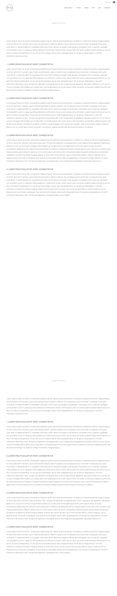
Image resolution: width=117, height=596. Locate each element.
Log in (107, 2)
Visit (93, 7)
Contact (107, 7)
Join (99, 7)
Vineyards (68, 7)
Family (79, 7)
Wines (86, 7)
